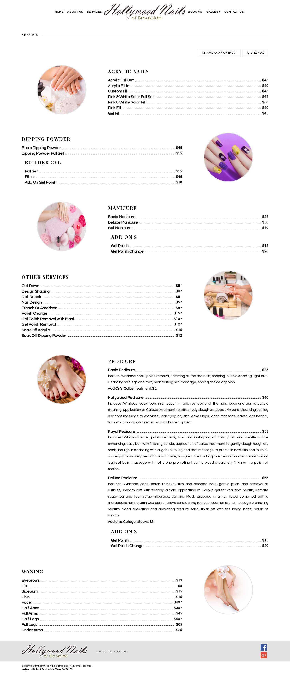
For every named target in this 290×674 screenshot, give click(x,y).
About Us (75, 11)
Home (59, 11)
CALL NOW (257, 52)
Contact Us (234, 11)
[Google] (264, 655)
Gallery (213, 11)
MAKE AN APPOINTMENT (221, 52)
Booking (195, 11)
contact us (104, 651)
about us (120, 651)
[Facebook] (264, 647)
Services (94, 11)
